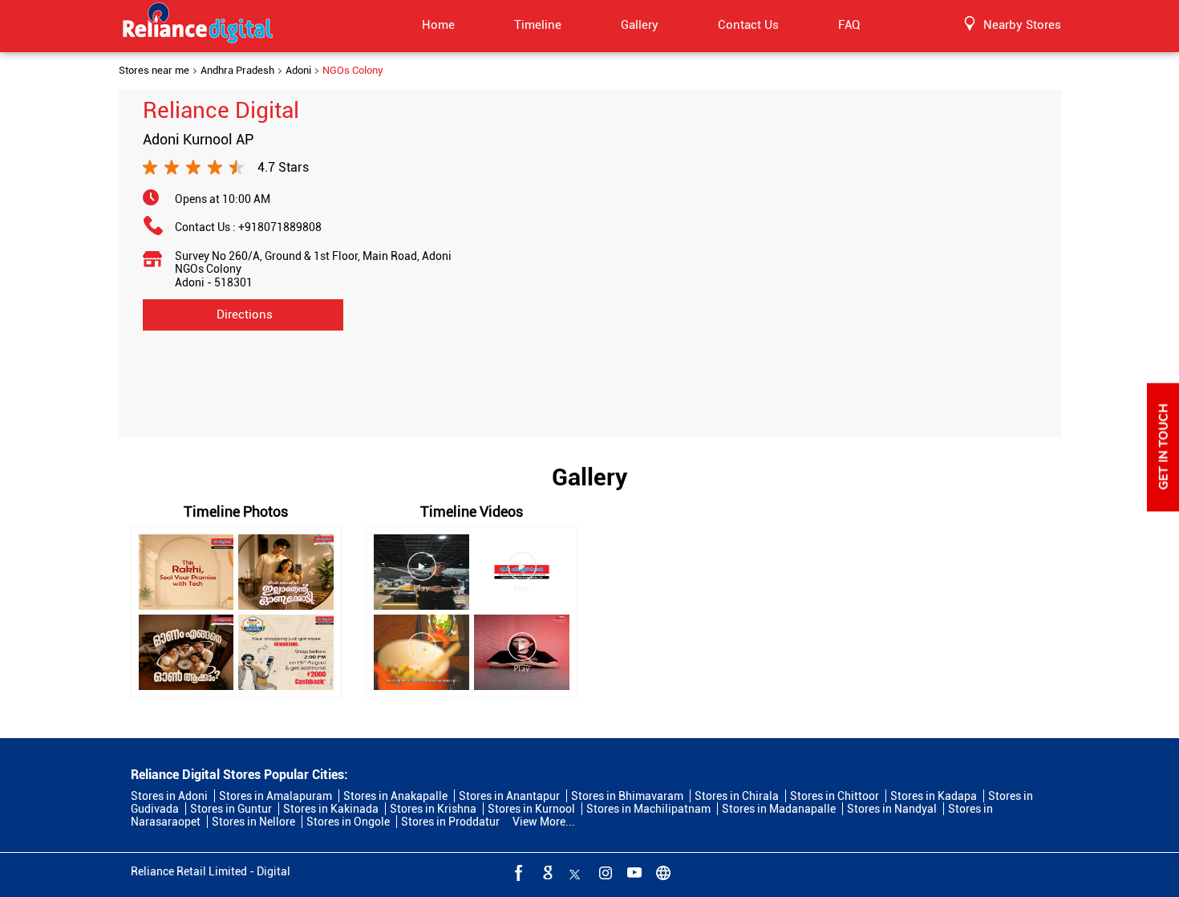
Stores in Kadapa (933, 795)
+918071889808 (280, 227)
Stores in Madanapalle (779, 808)
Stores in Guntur (231, 808)
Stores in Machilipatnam (648, 808)
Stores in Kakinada (331, 808)
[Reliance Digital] (198, 25)
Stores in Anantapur (509, 795)
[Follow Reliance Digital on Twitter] (575, 872)
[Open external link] (1163, 507)
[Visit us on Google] (546, 872)
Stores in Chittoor (834, 795)
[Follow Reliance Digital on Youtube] (632, 872)
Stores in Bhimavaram (627, 795)
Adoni (298, 70)
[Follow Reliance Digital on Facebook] (517, 872)
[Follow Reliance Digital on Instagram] (604, 872)
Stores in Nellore (253, 821)
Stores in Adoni (169, 795)
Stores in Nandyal (892, 808)
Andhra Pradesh (237, 70)
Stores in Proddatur (450, 821)
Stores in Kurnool (531, 808)
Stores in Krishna (433, 808)
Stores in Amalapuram (275, 795)
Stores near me (154, 70)
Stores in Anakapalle (395, 795)
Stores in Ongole (348, 821)
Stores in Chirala (737, 795)
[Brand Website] (661, 872)
